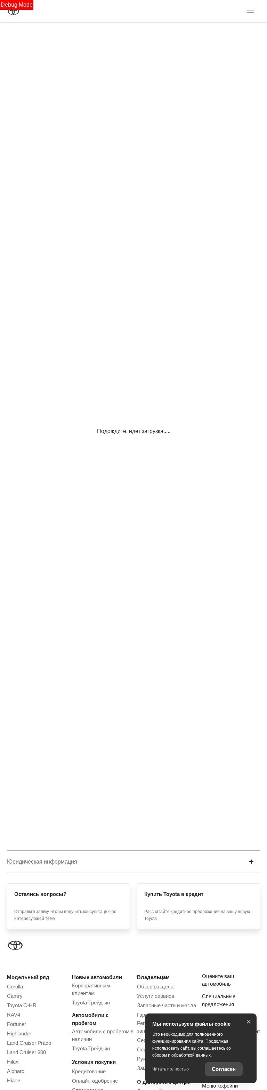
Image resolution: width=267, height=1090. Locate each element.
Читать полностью (170, 1069)
